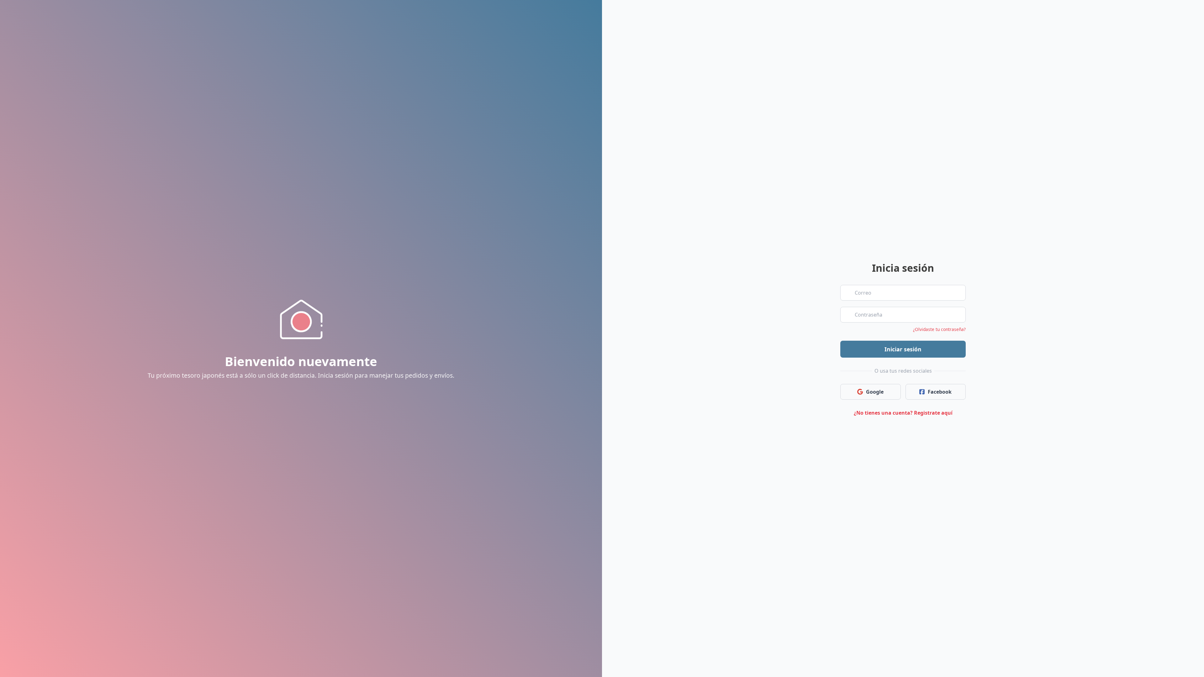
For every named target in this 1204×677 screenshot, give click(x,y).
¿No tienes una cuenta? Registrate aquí (903, 412)
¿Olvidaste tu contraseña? (939, 329)
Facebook (940, 391)
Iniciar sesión (903, 349)
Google (875, 391)
